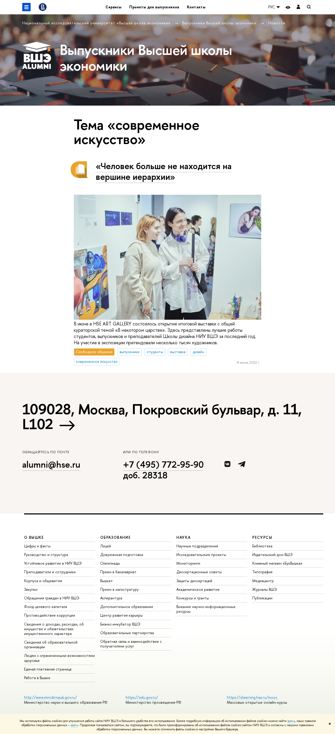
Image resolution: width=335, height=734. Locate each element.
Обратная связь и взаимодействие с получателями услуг (131, 644)
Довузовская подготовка (121, 554)
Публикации (262, 597)
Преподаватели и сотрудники (50, 571)
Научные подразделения (197, 545)
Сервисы (113, 6)
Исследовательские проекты (201, 554)
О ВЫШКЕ (34, 537)
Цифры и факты (37, 545)
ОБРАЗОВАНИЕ (115, 537)
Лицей (105, 545)
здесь (291, 721)
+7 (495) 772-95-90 (163, 464)
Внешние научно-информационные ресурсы (206, 609)
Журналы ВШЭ (264, 589)
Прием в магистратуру (119, 589)
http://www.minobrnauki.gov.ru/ (50, 697)
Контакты (196, 6)
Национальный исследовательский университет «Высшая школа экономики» (97, 22)
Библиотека (262, 545)
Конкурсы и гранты (192, 597)
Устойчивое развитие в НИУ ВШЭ (53, 563)
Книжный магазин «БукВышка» (277, 563)
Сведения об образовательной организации (50, 644)
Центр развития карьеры (121, 615)
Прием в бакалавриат (118, 571)
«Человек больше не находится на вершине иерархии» (164, 171)
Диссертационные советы (199, 571)
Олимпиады (110, 563)
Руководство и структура (46, 554)
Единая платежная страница (47, 669)
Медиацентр (263, 580)
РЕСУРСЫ (262, 537)
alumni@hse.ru (51, 464)
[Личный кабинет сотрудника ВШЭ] (298, 7)
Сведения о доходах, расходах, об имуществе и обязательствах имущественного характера (54, 629)
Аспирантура (111, 597)
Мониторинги (188, 563)
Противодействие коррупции (49, 615)
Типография (262, 571)
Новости (276, 22)
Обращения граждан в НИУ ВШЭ (51, 597)
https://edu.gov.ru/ (142, 697)
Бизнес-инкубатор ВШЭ (120, 624)
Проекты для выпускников (154, 6)
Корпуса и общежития (43, 580)
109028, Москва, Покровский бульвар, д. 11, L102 (162, 416)
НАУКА (183, 537)
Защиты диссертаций (194, 580)
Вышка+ (106, 580)
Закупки (30, 589)
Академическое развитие (198, 589)
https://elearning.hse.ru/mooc (252, 697)
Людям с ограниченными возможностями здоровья (59, 658)
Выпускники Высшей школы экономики (220, 22)
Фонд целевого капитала (45, 606)
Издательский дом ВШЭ (272, 554)
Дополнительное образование (126, 606)
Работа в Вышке (37, 677)
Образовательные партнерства (127, 632)
